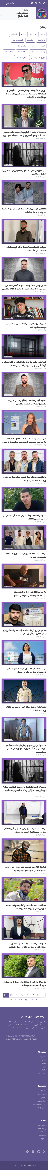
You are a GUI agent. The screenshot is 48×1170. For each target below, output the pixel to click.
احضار (42, 46)
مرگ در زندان (21, 46)
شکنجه (30, 40)
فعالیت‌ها (42, 1135)
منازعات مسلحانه (39, 1104)
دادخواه (43, 1138)
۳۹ (27, 995)
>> (10, 1000)
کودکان (14, 34)
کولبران (43, 1070)
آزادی (33, 46)
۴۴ (37, 1000)
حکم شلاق (9, 52)
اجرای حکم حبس (38, 57)
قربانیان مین (41, 1094)
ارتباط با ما (42, 1128)
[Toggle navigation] (4, 13)
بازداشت (41, 40)
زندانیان (33, 34)
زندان (43, 27)
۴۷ (20, 1000)
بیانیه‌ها (43, 1132)
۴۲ (11, 995)
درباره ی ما (42, 1125)
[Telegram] (27, 1152)
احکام (23, 34)
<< (43, 995)
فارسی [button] (8, 3)
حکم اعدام (22, 52)
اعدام (44, 1060)
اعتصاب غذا (18, 40)
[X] (43, 1152)
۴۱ (16, 995)
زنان (43, 34)
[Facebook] (32, 1152)
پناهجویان (42, 1073)
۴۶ (26, 1000)
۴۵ (31, 1000)
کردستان (43, 1091)
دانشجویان (42, 1101)
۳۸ (32, 995)
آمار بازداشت (21, 57)
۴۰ (22, 995)
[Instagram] (38, 1152)
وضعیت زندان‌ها (38, 52)
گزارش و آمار (41, 1107)
